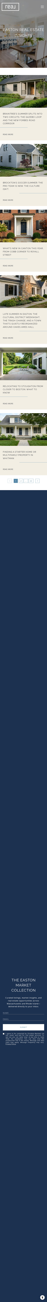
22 (31, 481)
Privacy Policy (11, 1044)
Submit (23, 1027)
